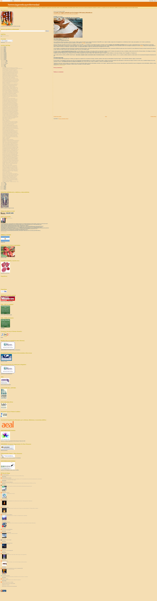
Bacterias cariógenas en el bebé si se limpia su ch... (10, 70)
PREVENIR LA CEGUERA (6, 532)
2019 (3, 53)
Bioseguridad (4, 485)
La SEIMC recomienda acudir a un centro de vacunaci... (10, 79)
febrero (4, 184)
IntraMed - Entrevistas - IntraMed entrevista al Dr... (10, 163)
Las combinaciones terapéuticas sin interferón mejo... (10, 71)
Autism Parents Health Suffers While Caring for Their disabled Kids (16, 554)
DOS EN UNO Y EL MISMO (6, 530)
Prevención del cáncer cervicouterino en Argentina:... (10, 122)
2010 (3, 188)
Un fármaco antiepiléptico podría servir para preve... (10, 167)
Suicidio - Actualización (5, 138)
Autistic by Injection (5, 553)
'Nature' (141, 45)
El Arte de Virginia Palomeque (7, 543)
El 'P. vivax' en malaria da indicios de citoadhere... (9, 102)
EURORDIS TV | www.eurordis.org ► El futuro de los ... (10, 141)
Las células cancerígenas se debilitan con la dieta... (10, 168)
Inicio (106, 116)
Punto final (3, 551)
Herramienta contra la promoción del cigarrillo (9, 93)
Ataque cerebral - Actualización (7, 118)
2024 (3, 48)
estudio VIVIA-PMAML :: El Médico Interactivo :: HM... (10, 88)
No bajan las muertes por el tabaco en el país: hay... (10, 95)
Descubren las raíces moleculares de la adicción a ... (10, 173)
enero (4, 185)
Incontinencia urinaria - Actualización (7, 139)
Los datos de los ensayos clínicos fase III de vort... (10, 145)
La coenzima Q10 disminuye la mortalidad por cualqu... (10, 147)
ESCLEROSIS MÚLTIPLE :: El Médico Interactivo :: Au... (10, 149)
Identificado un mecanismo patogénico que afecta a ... (10, 175)
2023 (3, 49)
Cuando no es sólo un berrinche (7, 180)
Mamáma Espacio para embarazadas (8, 583)
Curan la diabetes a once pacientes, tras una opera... (10, 67)
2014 (3, 58)
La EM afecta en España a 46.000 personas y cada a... (10, 133)
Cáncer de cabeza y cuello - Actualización (8, 77)
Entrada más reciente (57, 116)
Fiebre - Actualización (5, 119)
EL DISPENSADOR (5, 474)
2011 (3, 187)
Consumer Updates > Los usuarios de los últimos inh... (10, 106)
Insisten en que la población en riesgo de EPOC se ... (10, 75)
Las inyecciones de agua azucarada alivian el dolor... (10, 153)
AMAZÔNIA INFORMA (6, 575)
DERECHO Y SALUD (5, 492)
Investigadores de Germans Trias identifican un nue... (10, 150)
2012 (3, 186)
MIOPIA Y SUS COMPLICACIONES (12, 533)
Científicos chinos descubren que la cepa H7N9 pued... (10, 128)
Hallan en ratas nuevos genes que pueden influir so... (10, 142)
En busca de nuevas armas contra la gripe (8, 98)
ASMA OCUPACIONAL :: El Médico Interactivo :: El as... (10, 181)
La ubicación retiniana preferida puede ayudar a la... (10, 131)
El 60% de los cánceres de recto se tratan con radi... (10, 78)
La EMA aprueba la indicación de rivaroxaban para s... (10, 104)
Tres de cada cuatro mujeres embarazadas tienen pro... (10, 160)
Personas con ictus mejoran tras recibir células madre (10, 174)
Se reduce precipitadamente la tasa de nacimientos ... (10, 159)
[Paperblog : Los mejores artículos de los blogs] (4, 292)
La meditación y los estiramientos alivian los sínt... (9, 85)
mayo (3, 66)
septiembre (4, 63)
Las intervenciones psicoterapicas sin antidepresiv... (10, 132)
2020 (3, 52)
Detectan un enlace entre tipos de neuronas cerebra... (10, 146)
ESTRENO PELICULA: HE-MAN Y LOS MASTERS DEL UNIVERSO (17, 515)
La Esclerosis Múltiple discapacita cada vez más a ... (10, 125)
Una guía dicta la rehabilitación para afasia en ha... (9, 101)
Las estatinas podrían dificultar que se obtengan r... (10, 156)
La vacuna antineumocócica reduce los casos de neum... (10, 80)
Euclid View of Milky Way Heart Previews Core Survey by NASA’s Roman (13, 475)
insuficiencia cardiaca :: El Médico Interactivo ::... (9, 177)
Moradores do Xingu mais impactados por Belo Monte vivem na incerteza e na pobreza (15, 576)
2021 (3, 51)
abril (3, 182)
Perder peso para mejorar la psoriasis (8, 129)
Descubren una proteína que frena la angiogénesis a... (10, 83)
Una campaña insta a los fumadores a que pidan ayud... (10, 113)
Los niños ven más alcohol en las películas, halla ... (10, 115)
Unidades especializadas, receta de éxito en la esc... (10, 127)
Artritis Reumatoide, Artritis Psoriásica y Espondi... (9, 176)
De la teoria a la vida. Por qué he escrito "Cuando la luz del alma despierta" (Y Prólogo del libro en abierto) (22, 508)
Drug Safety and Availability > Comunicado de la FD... (10, 89)
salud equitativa (9, 218)
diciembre (4, 60)
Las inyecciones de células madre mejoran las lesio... (10, 107)
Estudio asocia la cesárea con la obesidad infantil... (10, 154)
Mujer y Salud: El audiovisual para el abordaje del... (9, 165)
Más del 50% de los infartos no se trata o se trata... (10, 94)
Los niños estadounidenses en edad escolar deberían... (10, 155)
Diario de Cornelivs (5, 507)
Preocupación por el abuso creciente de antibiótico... (10, 105)
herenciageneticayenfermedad (23, 4)
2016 (3, 56)
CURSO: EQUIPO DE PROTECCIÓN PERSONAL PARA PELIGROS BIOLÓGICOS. (19, 486)
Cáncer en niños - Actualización (7, 172)
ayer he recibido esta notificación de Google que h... (10, 92)
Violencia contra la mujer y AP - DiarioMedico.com (9, 166)
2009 (3, 189)
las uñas (83, 42)
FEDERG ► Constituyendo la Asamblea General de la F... (11, 140)
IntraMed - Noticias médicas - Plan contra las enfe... (10, 162)
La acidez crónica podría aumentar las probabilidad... (10, 158)
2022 (3, 50)
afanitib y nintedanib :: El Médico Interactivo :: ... (9, 86)
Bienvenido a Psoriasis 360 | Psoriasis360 (9, 586)
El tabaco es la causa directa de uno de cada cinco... (10, 72)
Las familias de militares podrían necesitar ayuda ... (10, 151)
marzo (4, 183)
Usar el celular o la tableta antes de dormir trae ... (9, 123)
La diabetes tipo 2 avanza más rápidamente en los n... (10, 157)
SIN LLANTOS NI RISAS (10, 569)
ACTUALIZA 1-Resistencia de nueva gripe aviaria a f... (10, 110)
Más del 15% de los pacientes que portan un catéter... (10, 76)
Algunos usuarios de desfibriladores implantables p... (10, 111)
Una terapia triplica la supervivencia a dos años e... (10, 69)
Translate (9, 42)
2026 (3, 46)
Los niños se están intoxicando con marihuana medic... (10, 116)
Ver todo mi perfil (3, 231)
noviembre (4, 61)
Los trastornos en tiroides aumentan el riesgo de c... (10, 84)
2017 (3, 55)
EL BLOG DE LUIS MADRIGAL (7, 529)
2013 (3, 59)
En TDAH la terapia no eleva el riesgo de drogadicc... (10, 103)
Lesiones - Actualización (6, 171)
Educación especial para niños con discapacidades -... (10, 90)
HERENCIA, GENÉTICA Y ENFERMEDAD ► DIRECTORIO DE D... (12, 68)
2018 (3, 54)
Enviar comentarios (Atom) (63, 118)
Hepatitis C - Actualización (6, 137)
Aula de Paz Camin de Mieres (7, 514)
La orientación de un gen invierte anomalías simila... (10, 148)
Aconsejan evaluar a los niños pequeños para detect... (10, 112)
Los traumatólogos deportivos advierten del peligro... (10, 121)
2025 (3, 47)
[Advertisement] (63, 107)
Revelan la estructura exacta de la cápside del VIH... (10, 87)
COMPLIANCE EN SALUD (11, 493)
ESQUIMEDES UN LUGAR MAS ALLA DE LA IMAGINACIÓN (12, 568)
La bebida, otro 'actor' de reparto (7, 164)
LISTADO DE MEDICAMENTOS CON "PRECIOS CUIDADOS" (11, 579)
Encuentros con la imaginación (7, 550)
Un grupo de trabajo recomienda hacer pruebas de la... (10, 114)
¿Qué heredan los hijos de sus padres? (8, 124)
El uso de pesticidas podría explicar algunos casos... (10, 130)
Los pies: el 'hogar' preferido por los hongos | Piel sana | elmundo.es (66, 13)
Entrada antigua (153, 116)
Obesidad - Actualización (6, 120)
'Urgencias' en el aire (5, 97)
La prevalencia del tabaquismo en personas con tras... (10, 81)
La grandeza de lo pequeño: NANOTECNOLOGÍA (9, 96)
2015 (3, 57)
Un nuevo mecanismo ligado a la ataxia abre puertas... (10, 136)
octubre (4, 62)
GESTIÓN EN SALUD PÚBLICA (7, 482)
